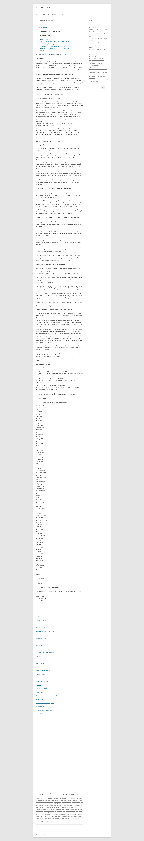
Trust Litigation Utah (93, 56)
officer (48, 812)
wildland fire (74, 820)
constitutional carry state (58, 803)
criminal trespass (77, 803)
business (42, 800)
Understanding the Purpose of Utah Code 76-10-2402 (54, 43)
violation (62, 820)
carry (58, 800)
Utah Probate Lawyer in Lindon (96, 63)
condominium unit (76, 802)
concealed (42, 802)
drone (71, 805)
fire (40, 807)
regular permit (51, 816)
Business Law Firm (40, 627)
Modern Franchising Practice (43, 624)
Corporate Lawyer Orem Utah (43, 642)
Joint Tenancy (39, 678)
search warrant (58, 816)
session (37, 818)
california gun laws (49, 800)
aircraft (68, 798)
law (43, 809)
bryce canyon (79, 798)
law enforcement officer (61, 809)
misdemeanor (47, 811)
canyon (54, 800)
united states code (65, 818)
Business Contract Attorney (43, 670)
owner (62, 812)
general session (55, 807)
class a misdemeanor (68, 800)
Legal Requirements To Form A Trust (45, 631)
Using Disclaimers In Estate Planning (45, 667)
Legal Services (39, 616)
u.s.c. (59, 818)
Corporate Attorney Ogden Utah (44, 710)
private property (54, 814)
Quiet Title (38, 685)
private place (47, 814)
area (72, 798)
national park (53, 811)
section (74, 816)
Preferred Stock (40, 660)
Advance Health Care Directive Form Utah (98, 27)
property (61, 814)
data (37, 805)
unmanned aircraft (74, 818)
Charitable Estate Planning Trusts (44, 649)
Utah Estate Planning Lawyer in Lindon (97, 62)
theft (52, 818)
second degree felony (67, 816)
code (74, 800)
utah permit (56, 820)
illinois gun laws (78, 807)
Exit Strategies (39, 692)
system (49, 818)
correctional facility (69, 803)
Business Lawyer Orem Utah (43, 663)
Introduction (44, 39)
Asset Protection (40, 706)
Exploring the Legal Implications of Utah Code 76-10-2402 (55, 41)
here (72, 145)
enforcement (76, 805)
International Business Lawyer (43, 638)
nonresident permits (70, 811)
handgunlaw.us (69, 807)
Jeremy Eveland (43, 7)
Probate (38, 656)
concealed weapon (67, 802)
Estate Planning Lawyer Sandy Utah (45, 652)
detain (55, 805)
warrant (66, 820)
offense (45, 812)
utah (48, 820)
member (78, 809)
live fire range (73, 809)
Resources (55, 14)
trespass (56, 818)
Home (37, 14)
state (41, 818)
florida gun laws (48, 807)
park (65, 812)
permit (68, 812)
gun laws (64, 807)
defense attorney (42, 805)
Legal (62, 14)
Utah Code (49, 798)
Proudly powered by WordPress (42, 834)
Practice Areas (45, 14)
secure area (78, 816)
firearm (42, 807)
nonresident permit (61, 811)
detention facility (65, 805)
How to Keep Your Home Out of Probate (98, 69)
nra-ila (77, 811)
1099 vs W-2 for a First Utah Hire (96, 36)
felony (37, 807)
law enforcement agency (50, 809)
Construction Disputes (41, 688)
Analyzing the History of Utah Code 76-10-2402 (53, 46)
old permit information (55, 812)
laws (68, 809)
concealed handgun (58, 802)
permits (72, 812)
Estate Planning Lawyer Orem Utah (44, 620)
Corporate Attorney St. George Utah (45, 703)
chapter (61, 800)
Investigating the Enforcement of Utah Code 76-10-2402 (55, 48)
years (79, 820)
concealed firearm (49, 802)
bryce (74, 798)
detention (59, 805)
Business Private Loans (41, 645)
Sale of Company (40, 699)
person (75, 812)
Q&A (42, 50)
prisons (42, 814)
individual (38, 809)
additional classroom (62, 798)
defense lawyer (50, 805)
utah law (51, 820)
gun (60, 807)
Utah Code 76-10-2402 (41, 713)
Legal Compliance (40, 674)
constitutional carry (48, 803)
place (39, 814)
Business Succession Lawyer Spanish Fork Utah (48, 696)
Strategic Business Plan (42, 681)
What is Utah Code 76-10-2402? (48, 28)
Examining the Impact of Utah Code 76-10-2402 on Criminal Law (57, 45)
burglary (38, 800)
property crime (66, 814)
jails (41, 809)
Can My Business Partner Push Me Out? (98, 70)
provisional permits (74, 814)
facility (80, 805)
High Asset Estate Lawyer (42, 634)
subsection (44, 818)
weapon (70, 820)
